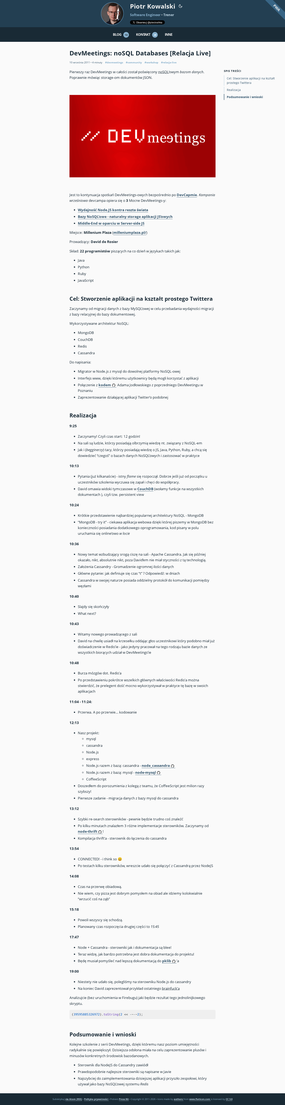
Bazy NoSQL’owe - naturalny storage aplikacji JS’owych (125, 216)
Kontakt (146, 34)
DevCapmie (187, 194)
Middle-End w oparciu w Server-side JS (111, 223)
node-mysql (145, 772)
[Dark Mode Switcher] (180, 5)
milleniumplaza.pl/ (129, 232)
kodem (104, 384)
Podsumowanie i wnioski (245, 97)
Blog (120, 34)
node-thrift (87, 831)
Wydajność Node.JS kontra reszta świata (113, 209)
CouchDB (145, 488)
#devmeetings (114, 62)
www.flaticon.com (200, 1099)
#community (134, 62)
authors (178, 1099)
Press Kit (124, 1099)
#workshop (151, 62)
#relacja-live (169, 62)
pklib (166, 960)
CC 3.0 (229, 1099)
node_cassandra (156, 765)
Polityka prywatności (96, 1099)
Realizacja (234, 90)
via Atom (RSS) (73, 1099)
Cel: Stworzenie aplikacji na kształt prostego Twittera (251, 80)
